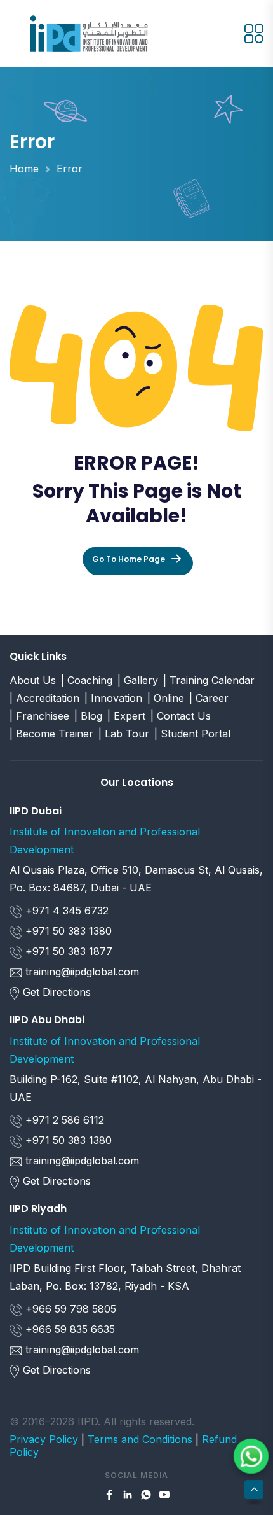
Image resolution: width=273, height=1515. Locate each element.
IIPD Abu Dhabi (47, 1019)
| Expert (126, 715)
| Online (165, 698)
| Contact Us (180, 715)
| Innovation (113, 698)
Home (24, 168)
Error (70, 168)
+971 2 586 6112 (63, 1120)
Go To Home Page (128, 559)
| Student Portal (192, 733)
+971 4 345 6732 (65, 910)
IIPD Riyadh (38, 1208)
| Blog (88, 715)
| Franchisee (39, 715)
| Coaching (86, 680)
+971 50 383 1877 (67, 951)
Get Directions (57, 992)
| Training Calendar (209, 680)
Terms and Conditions (140, 1439)
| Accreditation (44, 698)
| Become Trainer (51, 733)
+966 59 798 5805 (69, 1308)
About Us (33, 680)
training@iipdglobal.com (82, 971)
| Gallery (137, 680)
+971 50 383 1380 (67, 931)
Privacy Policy (44, 1439)
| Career (209, 698)
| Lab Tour (123, 733)
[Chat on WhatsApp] (251, 1456)
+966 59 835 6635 (68, 1329)
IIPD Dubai (36, 811)
